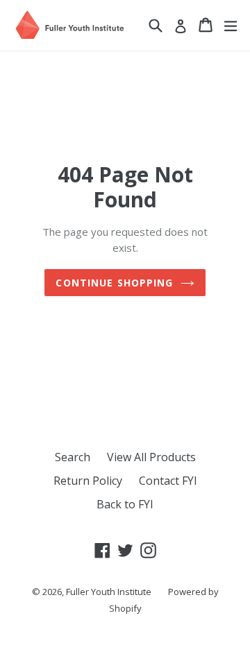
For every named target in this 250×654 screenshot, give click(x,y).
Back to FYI (125, 504)
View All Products (151, 457)
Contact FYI (168, 480)
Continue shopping (114, 282)
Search (72, 457)
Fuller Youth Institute (108, 591)
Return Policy (87, 480)
